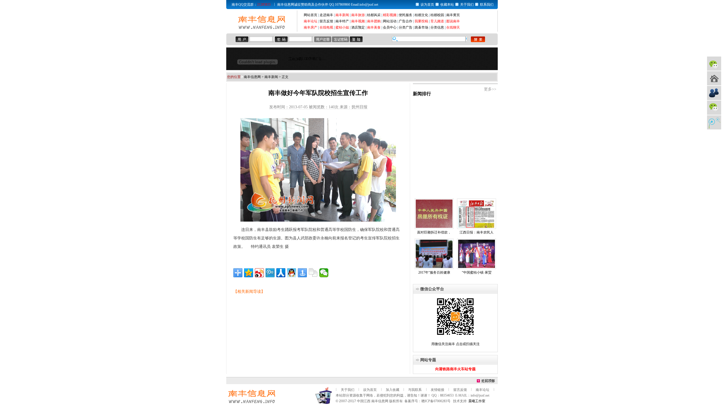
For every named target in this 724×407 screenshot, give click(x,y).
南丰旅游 (358, 15)
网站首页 (310, 15)
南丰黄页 (453, 15)
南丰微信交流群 (714, 108)
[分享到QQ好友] (291, 272)
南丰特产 (342, 21)
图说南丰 (453, 21)
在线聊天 (453, 27)
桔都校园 (437, 15)
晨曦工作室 (476, 401)
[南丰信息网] (261, 29)
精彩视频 (390, 15)
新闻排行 (422, 93)
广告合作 (405, 21)
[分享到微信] (323, 272)
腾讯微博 (714, 122)
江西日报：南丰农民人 (477, 232)
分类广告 (405, 27)
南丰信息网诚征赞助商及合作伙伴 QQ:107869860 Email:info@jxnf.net (327, 5)
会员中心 (390, 27)
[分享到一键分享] (302, 272)
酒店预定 (358, 27)
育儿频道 (437, 21)
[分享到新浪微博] (259, 272)
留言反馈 (326, 21)
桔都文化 (421, 15)
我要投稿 (421, 21)
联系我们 (487, 5)
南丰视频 (358, 21)
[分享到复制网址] (313, 272)
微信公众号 (714, 64)
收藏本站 (447, 5)
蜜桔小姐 (342, 27)
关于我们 (467, 5)
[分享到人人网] (280, 272)
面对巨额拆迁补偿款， (434, 232)
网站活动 (390, 21)
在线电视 (326, 27)
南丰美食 (374, 27)
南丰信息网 (252, 77)
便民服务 (405, 15)
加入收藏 (392, 390)
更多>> (490, 89)
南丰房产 (310, 27)
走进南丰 (326, 15)
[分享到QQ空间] (248, 272)
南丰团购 (374, 21)
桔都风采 (374, 15)
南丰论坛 (310, 21)
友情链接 (437, 390)
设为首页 (427, 5)
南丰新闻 (342, 15)
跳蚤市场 (421, 27)
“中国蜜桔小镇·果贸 (477, 272)
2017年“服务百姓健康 (434, 272)
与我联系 (415, 390)
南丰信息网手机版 (714, 78)
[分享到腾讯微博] (270, 272)
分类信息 (437, 27)
